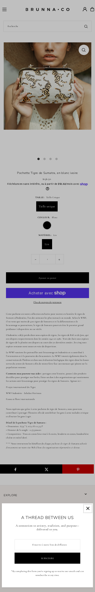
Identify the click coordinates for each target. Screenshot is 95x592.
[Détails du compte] (85, 9)
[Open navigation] (12, 9)
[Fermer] (88, 508)
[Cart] (92, 9)
